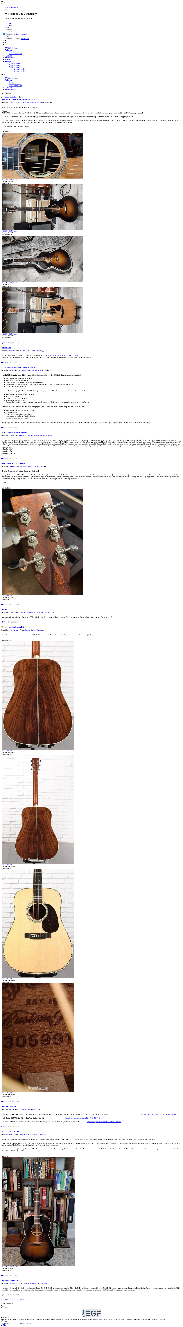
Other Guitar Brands (28, 351)
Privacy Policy (6, 1323)
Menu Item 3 (15, 67)
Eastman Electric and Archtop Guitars (31, 435)
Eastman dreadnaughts (10, 1280)
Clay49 (11, 466)
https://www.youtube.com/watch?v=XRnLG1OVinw (158, 1114)
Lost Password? (21, 34)
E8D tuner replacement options (13, 463)
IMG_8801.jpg (7, 978)
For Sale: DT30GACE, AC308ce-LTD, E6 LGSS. (20, 99)
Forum (9, 50)
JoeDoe (11, 370)
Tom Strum (12, 1283)
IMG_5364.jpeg (7, 595)
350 (21, 1299)
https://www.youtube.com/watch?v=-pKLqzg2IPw (62, 355)
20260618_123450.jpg (9, 282)
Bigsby (4, 609)
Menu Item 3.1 (20, 69)
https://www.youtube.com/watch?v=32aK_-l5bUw (104, 1122)
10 (14, 1299)
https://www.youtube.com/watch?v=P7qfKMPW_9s (83, 1118)
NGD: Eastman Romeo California (14, 432)
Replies (39, 351)
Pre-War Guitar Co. (9, 1106)
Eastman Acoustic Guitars (29, 466)
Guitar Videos (26, 1109)
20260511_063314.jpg (9, 1266)
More (9, 61)
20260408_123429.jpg (9, 334)
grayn (11, 435)
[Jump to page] (24, 1299)
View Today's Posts (15, 54)
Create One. (25, 39)
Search (28, 1323)
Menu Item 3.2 (20, 71)
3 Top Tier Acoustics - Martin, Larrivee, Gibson (19, 367)
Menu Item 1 (15, 63)
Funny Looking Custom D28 (13, 627)
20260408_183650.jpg (9, 231)
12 (18, 1299)
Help (14, 1323)
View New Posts (15, 52)
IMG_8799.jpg (7, 750)
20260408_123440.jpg (9, 179)
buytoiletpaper (13, 630)
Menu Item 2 (15, 65)
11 (16, 1299)
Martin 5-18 (6, 348)
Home (11, 82)
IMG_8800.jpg (7, 864)
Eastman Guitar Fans (10, 97)
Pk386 (11, 612)
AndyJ (11, 1134)
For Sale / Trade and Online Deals (31, 102)
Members (21, 1323)
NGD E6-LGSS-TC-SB (10, 1131)
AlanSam (12, 351)
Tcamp (11, 102)
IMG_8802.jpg (7, 1092)
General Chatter (30, 630)
